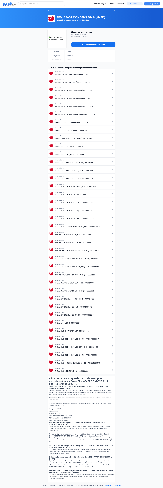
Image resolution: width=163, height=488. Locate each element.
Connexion (135, 4)
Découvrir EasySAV (100, 4)
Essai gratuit (152, 4)
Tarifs (112, 4)
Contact (120, 4)
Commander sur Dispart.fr (95, 44)
